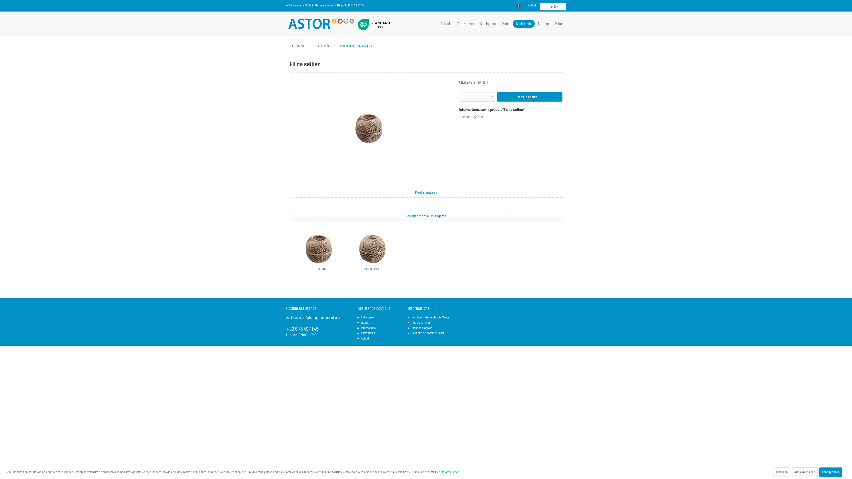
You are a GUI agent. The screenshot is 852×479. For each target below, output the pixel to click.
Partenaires (368, 333)
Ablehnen (782, 472)
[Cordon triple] (372, 248)
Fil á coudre (319, 269)
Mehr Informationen (447, 472)
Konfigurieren (831, 472)
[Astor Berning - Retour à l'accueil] (321, 24)
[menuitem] (532, 5)
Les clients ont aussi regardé (426, 216)
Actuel (532, 5)
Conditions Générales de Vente (430, 317)
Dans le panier (527, 97)
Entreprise (367, 317)
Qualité (365, 323)
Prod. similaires (426, 192)
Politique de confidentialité (428, 333)
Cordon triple (372, 269)
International (368, 328)
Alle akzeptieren (804, 472)
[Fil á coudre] (318, 248)
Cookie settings (421, 323)
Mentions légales (422, 328)
